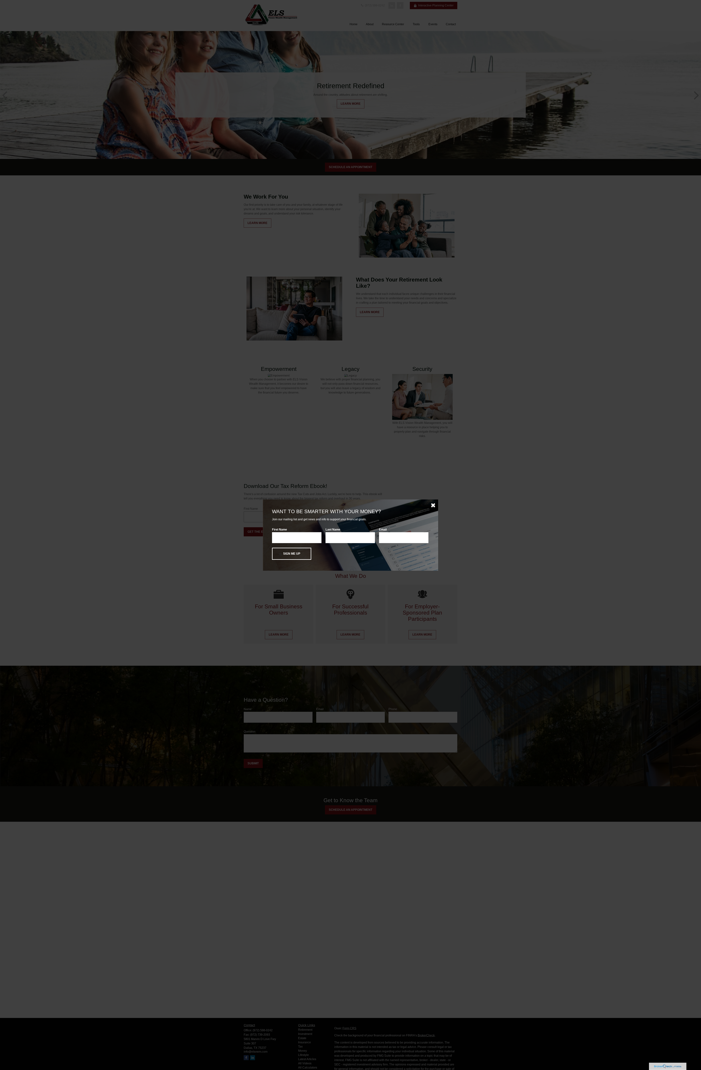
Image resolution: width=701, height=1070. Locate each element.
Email (383, 529)
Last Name (332, 529)
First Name (279, 529)
